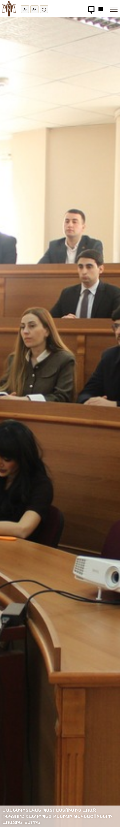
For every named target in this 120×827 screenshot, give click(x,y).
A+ (34, 9)
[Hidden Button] (91, 9)
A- (24, 9)
